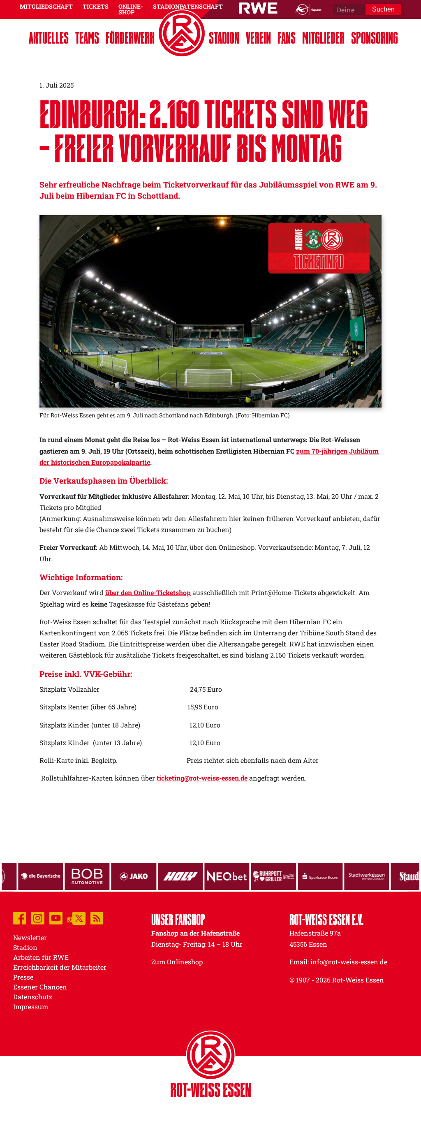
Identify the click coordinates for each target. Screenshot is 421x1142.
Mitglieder (323, 38)
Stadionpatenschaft (188, 6)
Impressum (30, 1006)
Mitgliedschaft (46, 6)
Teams (87, 38)
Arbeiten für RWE (41, 957)
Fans (287, 38)
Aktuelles (49, 38)
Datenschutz (32, 996)
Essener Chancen (40, 986)
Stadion (224, 38)
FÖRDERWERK (130, 38)
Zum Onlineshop (177, 961)
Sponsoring (374, 38)
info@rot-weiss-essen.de (348, 961)
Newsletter (30, 937)
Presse (23, 977)
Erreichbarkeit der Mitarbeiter (59, 967)
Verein (258, 38)
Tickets (96, 6)
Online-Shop (130, 9)
